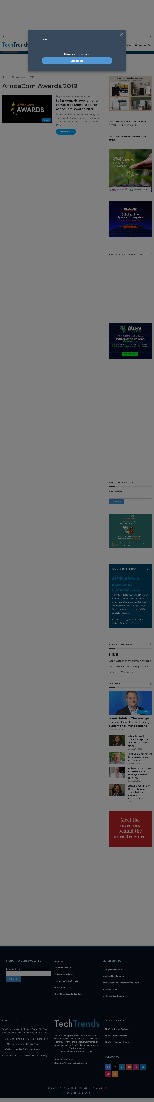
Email (44, 39)
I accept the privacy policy (78, 54)
